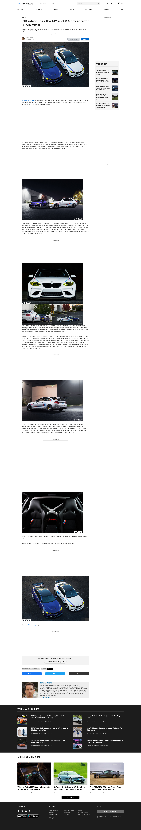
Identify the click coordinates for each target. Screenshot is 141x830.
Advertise (39, 3)
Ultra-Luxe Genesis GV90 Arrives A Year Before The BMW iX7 (102, 80)
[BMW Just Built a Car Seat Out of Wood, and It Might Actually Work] (22, 728)
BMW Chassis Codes (68, 810)
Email (79, 674)
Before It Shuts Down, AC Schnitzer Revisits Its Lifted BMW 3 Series (69, 788)
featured (43, 668)
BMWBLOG (24, 34)
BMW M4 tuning (35, 668)
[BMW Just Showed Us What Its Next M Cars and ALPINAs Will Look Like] (22, 716)
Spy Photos (88, 9)
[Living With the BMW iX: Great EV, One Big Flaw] (77, 716)
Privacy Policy (66, 814)
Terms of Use (66, 812)
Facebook (32, 674)
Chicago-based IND (28, 100)
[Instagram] (115, 3)
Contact (45, 3)
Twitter (56, 674)
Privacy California (53, 818)
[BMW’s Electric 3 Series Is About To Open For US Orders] (77, 728)
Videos (72, 9)
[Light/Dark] (119, 3)
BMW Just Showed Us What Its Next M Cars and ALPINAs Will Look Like (48, 717)
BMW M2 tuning (26, 668)
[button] (87, 619)
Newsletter (52, 3)
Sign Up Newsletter (83, 812)
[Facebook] (104, 3)
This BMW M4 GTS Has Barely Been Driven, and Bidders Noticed (105, 788)
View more (70, 797)
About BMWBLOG (53, 810)
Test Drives (38, 9)
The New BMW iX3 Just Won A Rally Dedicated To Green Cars (103, 105)
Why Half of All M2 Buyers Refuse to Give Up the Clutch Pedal (33, 788)
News (55, 9)
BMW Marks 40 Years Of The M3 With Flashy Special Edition (103, 88)
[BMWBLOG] (30, 807)
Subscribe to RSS (53, 814)
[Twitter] (108, 3)
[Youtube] (111, 3)
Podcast (106, 9)
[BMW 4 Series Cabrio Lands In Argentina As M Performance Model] (77, 740)
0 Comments (85, 39)
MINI (122, 9)
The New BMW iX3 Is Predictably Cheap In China (102, 72)
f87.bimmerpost (33, 625)
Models (19, 9)
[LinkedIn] (49, 698)
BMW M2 (24, 17)
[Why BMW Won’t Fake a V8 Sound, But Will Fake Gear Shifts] (22, 740)
